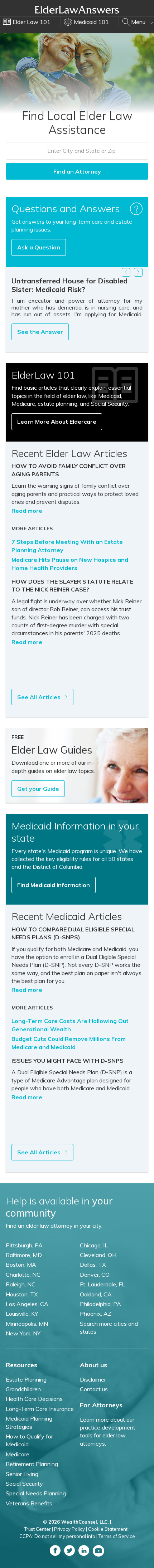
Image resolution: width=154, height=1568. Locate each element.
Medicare (17, 1454)
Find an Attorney (77, 171)
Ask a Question (38, 247)
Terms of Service (116, 1536)
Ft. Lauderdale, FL (102, 1284)
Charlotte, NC (23, 1274)
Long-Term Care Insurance (40, 1408)
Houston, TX (22, 1294)
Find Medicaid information (53, 884)
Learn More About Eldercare (56, 421)
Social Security (24, 1483)
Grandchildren (23, 1389)
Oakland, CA (96, 1294)
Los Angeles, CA (27, 1304)
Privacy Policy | (70, 1529)
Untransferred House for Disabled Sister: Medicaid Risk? (69, 285)
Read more (26, 510)
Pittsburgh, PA (24, 1245)
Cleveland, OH (98, 1254)
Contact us (94, 1389)
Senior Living (22, 1473)
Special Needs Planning (36, 1493)
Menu (139, 21)
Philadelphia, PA (100, 1304)
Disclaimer (93, 1379)
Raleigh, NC (20, 1284)
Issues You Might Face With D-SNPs (67, 1060)
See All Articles (39, 697)
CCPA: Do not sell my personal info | (58, 1536)
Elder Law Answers (77, 10)
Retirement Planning (32, 1463)
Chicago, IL (94, 1245)
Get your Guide (38, 788)
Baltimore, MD (24, 1254)
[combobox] (77, 150)
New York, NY (23, 1333)
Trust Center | (38, 1529)
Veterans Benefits (29, 1503)
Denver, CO (95, 1274)
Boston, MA (21, 1264)
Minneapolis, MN (27, 1323)
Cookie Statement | (109, 1529)
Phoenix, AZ (95, 1313)
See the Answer (40, 331)
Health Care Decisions (34, 1398)
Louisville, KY (22, 1313)
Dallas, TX (93, 1264)
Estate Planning (26, 1379)
